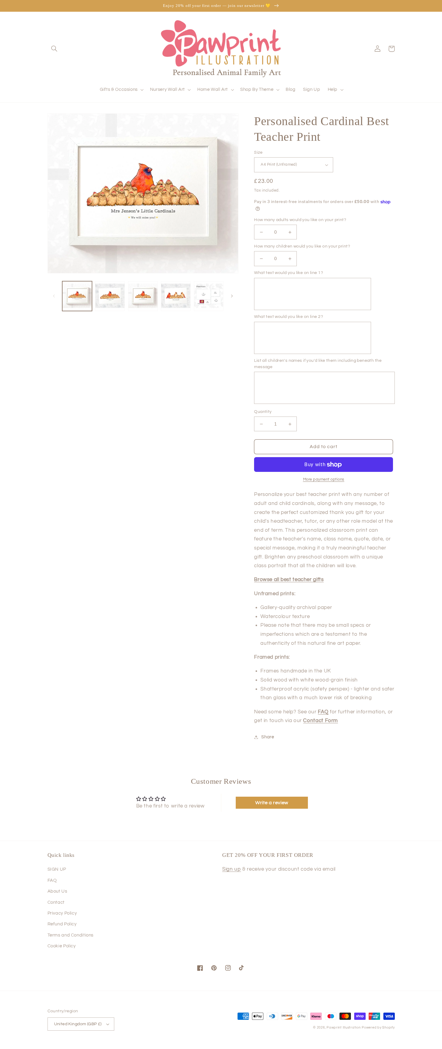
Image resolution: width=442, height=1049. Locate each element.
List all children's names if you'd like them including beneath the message (318, 363)
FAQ (52, 880)
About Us (57, 891)
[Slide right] (231, 296)
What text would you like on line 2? (288, 317)
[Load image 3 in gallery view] (143, 296)
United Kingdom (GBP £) (78, 1024)
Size (258, 152)
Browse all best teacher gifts (289, 579)
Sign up (231, 869)
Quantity (263, 412)
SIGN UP (57, 869)
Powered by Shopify (378, 1027)
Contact (56, 902)
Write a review (271, 802)
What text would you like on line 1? (288, 273)
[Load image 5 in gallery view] (209, 296)
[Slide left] (54, 296)
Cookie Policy (62, 946)
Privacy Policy (62, 913)
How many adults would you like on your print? (300, 220)
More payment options (324, 479)
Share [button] (267, 737)
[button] (54, 49)
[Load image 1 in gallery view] (77, 296)
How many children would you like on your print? (302, 246)
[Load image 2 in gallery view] (110, 296)
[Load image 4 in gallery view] (176, 296)
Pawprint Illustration (344, 1027)
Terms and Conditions (71, 935)
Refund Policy (62, 924)
